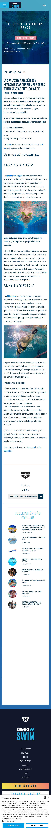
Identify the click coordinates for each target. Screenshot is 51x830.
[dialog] (25, 812)
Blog (12, 49)
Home (44, 5)
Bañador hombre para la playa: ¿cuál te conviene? (31, 603)
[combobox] (45, 797)
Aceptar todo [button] (13, 825)
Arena (19, 43)
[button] (25, 821)
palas (9, 144)
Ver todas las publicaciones (23, 496)
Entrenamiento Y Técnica (23, 49)
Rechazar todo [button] (37, 825)
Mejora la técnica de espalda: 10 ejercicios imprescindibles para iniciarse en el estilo (33, 527)
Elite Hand (11, 296)
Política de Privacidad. (14, 818)
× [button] (48, 797)
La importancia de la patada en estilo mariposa (32, 549)
